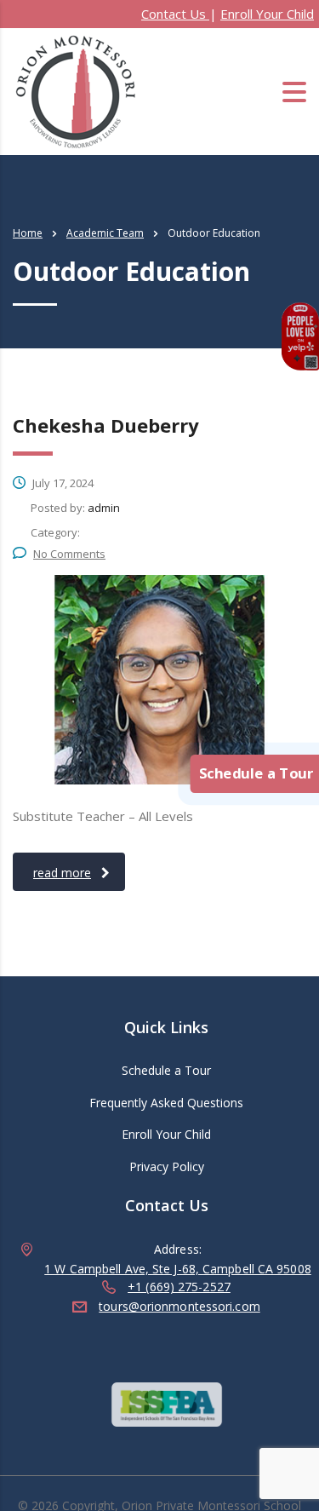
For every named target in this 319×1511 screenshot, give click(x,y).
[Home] (76, 90)
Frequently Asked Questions (166, 1103)
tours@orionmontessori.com (179, 1306)
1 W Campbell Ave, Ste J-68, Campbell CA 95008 (177, 1269)
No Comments (69, 553)
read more (62, 873)
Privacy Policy (166, 1167)
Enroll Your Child (267, 13)
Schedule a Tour (166, 1070)
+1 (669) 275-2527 (179, 1286)
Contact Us (175, 13)
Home (28, 233)
